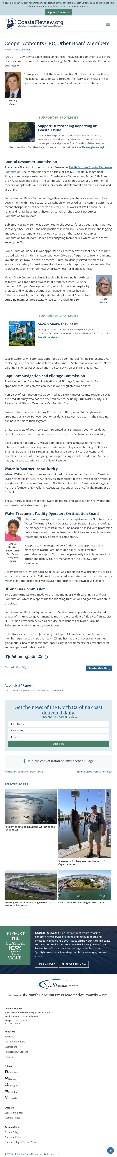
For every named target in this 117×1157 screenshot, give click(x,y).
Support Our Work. (59, 12)
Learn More (46, 964)
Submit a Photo (12, 1117)
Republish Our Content (16, 1051)
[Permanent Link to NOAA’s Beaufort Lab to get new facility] (84, 885)
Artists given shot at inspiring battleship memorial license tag (28, 904)
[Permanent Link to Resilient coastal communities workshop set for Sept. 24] (31, 806)
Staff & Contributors (15, 1041)
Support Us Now (74, 964)
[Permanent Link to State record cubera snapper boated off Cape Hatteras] (84, 824)
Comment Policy (13, 1137)
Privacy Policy (11, 1132)
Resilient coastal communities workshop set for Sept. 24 (30, 828)
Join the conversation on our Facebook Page (60, 761)
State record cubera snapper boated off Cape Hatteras (81, 863)
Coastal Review (11, 2)
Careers (9, 1056)
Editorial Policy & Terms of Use (20, 1142)
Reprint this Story (99, 668)
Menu (109, 22)
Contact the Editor (14, 1112)
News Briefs (21, 667)
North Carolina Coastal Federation (22, 1016)
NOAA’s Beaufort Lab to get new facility (81, 902)
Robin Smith (12, 251)
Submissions (11, 1046)
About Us (9, 1036)
